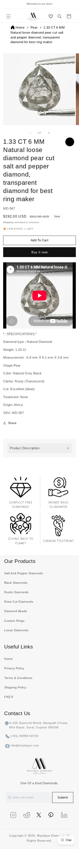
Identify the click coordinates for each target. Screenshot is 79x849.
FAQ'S (8, 696)
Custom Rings (14, 620)
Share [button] (12, 423)
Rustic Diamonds (16, 592)
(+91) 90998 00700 (24, 736)
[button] (8, 16)
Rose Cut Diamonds (18, 601)
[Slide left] (30, 132)
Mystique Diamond (50, 835)
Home (20, 27)
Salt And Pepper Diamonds (23, 573)
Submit (63, 797)
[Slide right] (49, 132)
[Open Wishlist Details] (51, 16)
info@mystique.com (25, 745)
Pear (34, 27)
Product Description (24, 448)
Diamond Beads (15, 611)
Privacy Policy (14, 668)
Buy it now (38, 252)
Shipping (8, 222)
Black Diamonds (15, 582)
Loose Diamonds (16, 630)
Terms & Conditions (18, 678)
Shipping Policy (15, 687)
